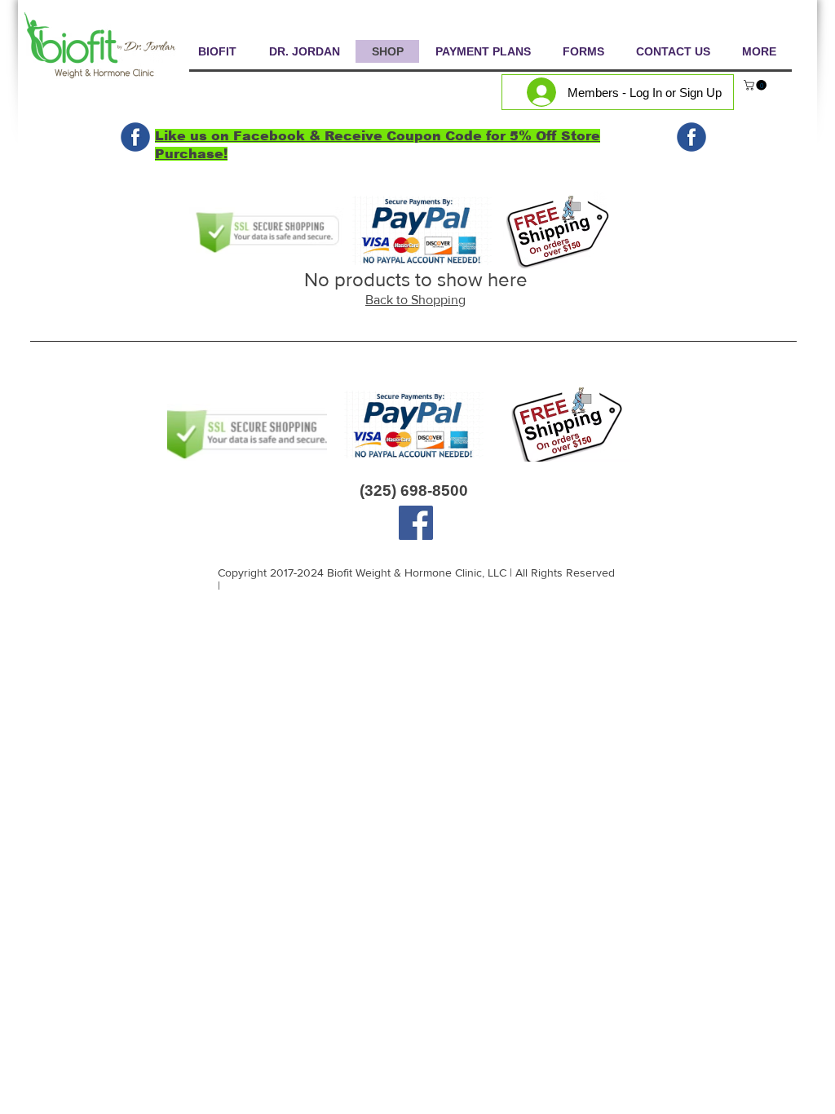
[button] (756, 85)
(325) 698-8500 (414, 490)
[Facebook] (416, 523)
